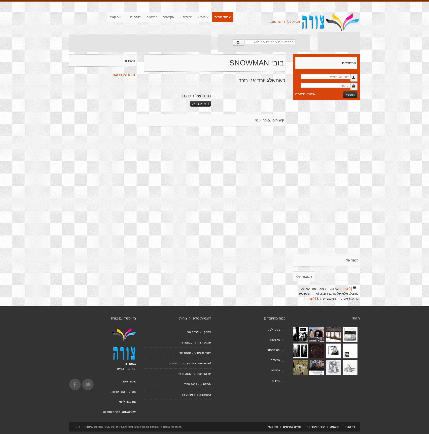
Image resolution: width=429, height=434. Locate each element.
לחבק (207, 332)
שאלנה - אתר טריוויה (123, 391)
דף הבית (350, 427)
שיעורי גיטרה (128, 381)
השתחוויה (205, 394)
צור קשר (116, 17)
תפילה (207, 384)
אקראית (168, 17)
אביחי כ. (275, 360)
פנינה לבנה (273, 329)
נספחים (135, 17)
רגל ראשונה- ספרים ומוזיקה (119, 412)
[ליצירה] (346, 288)
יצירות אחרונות (316, 427)
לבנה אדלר (184, 374)
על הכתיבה (204, 374)
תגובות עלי (304, 276)
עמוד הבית (222, 17)
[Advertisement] (140, 43)
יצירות (204, 17)
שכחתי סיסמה (305, 93)
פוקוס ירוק (204, 342)
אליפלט (275, 370)
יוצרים (187, 17)
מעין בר (275, 380)
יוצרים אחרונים (292, 427)
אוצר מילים (204, 353)
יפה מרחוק (273, 350)
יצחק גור (192, 332)
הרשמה (152, 17)
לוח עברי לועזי (127, 402)
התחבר (350, 94)
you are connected (198, 363)
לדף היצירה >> (200, 104)
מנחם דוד (186, 342)
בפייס (120, 369)
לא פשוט (274, 340)
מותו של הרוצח (124, 74)
